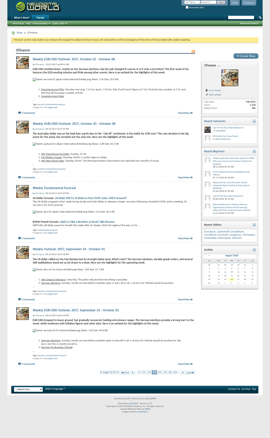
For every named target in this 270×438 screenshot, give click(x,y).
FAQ (28, 23)
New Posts (18, 23)
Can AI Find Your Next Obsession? (228, 128)
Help (235, 2)
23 (170, 372)
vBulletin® (134, 403)
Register (249, 2)
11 (143, 372)
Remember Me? (196, 7)
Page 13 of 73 (111, 372)
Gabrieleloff (223, 232)
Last (189, 372)
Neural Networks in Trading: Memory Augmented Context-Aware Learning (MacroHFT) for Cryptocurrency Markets (231, 207)
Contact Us (234, 389)
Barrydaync (210, 232)
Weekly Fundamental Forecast (54, 188)
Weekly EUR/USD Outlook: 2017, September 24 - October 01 (76, 310)
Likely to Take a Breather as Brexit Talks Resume (87, 222)
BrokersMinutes (223, 139)
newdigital (221, 131)
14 (159, 372)
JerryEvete (223, 235)
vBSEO (147, 409)
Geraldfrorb (210, 235)
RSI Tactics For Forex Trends (225, 136)
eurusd (41, 104)
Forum (40, 17)
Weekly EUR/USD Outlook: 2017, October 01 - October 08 (74, 59)
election (41, 291)
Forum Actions (40, 23)
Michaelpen (249, 235)
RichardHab (210, 238)
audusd (41, 169)
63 (175, 372)
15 (164, 372)
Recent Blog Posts (214, 151)
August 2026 (231, 255)
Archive (246, 389)
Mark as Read (214, 94)
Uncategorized (50, 107)
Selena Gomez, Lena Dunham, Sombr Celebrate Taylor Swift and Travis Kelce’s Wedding (231, 185)
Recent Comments (214, 121)
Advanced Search (249, 23)
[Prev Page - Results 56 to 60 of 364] (132, 373)
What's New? (22, 17)
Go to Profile (214, 90)
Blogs (20, 32)
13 (154, 372)
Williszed (237, 238)
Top (254, 389)
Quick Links (58, 23)
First (126, 372)
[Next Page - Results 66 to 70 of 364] (182, 373)
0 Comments (28, 113)
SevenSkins (143, 412)
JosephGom (236, 235)
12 (149, 372)
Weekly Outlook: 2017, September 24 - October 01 (69, 249)
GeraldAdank (237, 232)
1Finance (210, 65)
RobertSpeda (224, 238)
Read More (184, 113)
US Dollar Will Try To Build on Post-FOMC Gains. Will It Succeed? (91, 198)
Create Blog (246, 56)
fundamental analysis (55, 104)
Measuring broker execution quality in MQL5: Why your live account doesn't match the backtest (234, 161)
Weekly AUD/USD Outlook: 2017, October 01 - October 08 (74, 124)
